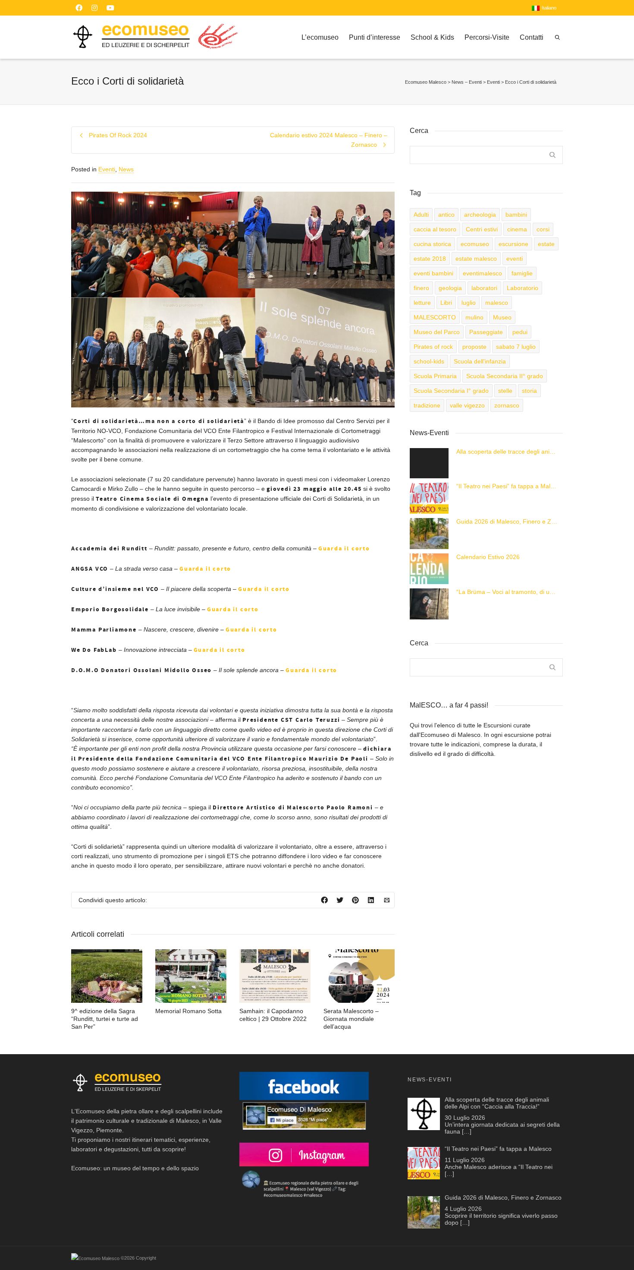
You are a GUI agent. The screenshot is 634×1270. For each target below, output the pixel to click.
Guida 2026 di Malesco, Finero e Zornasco (507, 521)
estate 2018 (430, 258)
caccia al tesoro (435, 229)
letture (422, 302)
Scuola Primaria (435, 376)
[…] (466, 1131)
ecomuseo (475, 243)
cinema (517, 229)
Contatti (531, 37)
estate (546, 243)
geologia (450, 287)
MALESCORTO (435, 317)
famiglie (522, 273)
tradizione (427, 405)
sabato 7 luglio (516, 346)
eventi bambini (433, 273)
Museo (502, 317)
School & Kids (432, 37)
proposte (474, 346)
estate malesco (476, 258)
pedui (519, 332)
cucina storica (432, 243)
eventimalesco (482, 273)
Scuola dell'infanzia (480, 361)
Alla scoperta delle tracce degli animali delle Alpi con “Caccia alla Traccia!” (507, 451)
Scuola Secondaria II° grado (504, 376)
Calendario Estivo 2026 (488, 556)
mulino (474, 317)
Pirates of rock (433, 346)
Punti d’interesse (374, 37)
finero (421, 287)
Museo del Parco (437, 332)
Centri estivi (482, 229)
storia (529, 390)
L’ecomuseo (320, 37)
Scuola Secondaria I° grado (451, 390)
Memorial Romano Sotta (188, 1011)
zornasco (506, 405)
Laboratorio (522, 287)
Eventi (106, 169)
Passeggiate (486, 332)
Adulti (421, 214)
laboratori (484, 287)
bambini (516, 214)
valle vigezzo (467, 405)
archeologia (480, 214)
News (126, 169)
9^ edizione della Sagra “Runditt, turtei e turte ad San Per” (104, 1019)
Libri (446, 302)
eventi (514, 258)
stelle (505, 390)
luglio (468, 302)
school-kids (429, 361)
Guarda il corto (344, 548)
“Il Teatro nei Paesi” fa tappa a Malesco (507, 486)
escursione (513, 243)
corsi (543, 229)
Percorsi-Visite (487, 37)
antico (446, 214)
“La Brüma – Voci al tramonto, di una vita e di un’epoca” (507, 591)
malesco (496, 302)
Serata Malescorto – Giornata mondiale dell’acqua (351, 1019)
